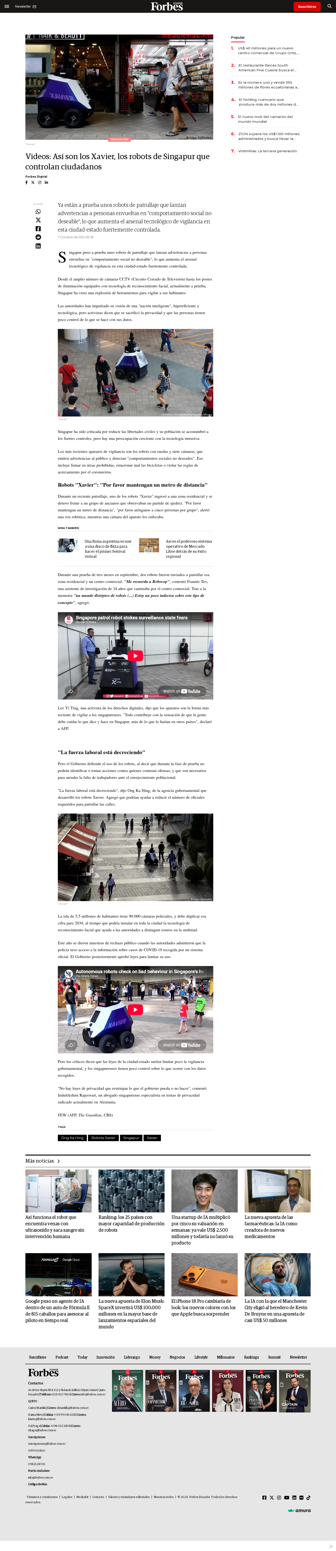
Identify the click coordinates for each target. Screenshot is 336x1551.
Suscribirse (307, 6)
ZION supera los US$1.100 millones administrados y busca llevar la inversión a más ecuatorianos (269, 136)
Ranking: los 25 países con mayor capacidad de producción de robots (132, 1224)
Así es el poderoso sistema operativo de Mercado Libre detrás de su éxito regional (189, 549)
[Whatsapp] (38, 212)
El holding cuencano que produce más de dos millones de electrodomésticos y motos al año (269, 102)
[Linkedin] (38, 246)
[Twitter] (38, 220)
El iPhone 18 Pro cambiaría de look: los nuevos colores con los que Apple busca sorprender (203, 1307)
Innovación (105, 1357)
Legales (67, 1497)
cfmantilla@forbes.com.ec (73, 1408)
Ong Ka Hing (72, 1138)
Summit (274, 1357)
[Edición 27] (261, 1391)
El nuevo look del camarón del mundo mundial (265, 119)
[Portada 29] (194, 1391)
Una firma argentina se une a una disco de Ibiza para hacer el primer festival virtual (108, 549)
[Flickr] (301, 1498)
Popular (238, 37)
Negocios (177, 1357)
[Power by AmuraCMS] (299, 1510)
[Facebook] (38, 229)
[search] (329, 6)
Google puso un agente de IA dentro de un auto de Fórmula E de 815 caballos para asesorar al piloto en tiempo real (57, 1311)
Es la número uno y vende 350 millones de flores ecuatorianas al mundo (268, 85)
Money (154, 1357)
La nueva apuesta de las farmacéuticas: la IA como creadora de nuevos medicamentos (271, 1227)
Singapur (131, 1138)
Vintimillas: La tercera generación (267, 151)
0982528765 (36, 1464)
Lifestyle (201, 1357)
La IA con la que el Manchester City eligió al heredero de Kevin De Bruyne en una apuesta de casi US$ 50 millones (276, 1311)
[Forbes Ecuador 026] (294, 1391)
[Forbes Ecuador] (168, 6)
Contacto (98, 1497)
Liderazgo (132, 1357)
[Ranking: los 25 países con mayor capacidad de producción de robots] (132, 1190)
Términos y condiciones (42, 1497)
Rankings (251, 1357)
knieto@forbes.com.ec (42, 1419)
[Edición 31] (127, 1391)
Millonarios (226, 1357)
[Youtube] (286, 1498)
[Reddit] (38, 237)
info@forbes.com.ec (92, 1394)
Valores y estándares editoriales (129, 1497)
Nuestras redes (164, 1497)
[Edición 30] (161, 1391)
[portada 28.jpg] (227, 1391)
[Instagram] (279, 1498)
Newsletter (298, 1357)
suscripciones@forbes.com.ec (46, 1443)
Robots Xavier (103, 1138)
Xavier (152, 1138)
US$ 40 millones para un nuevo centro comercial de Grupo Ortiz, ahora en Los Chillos (267, 50)
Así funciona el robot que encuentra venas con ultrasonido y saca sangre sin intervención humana (54, 1227)
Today (82, 1357)
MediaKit (82, 1497)
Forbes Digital (36, 176)
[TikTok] (309, 1498)
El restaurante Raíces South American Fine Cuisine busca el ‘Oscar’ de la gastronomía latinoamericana (266, 67)
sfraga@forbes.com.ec (42, 1430)
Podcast (62, 1357)
